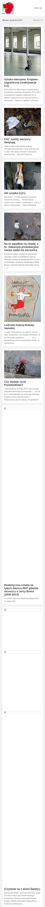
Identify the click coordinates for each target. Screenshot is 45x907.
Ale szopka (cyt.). (15, 193)
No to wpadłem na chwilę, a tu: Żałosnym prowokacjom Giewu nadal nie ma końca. (21, 247)
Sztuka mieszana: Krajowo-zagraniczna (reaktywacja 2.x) (21, 82)
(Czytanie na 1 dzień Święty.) (22, 889)
